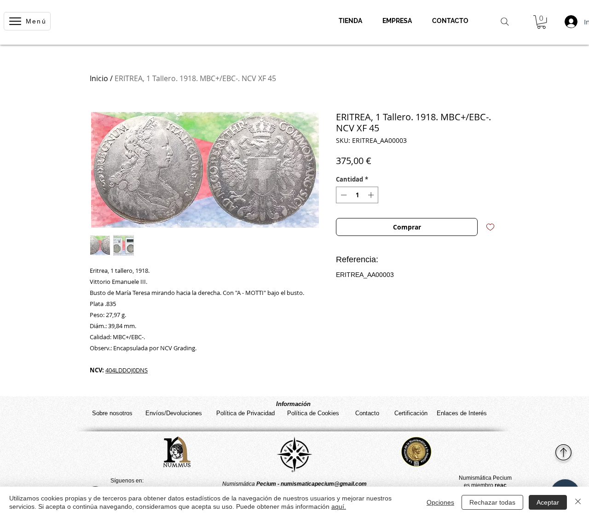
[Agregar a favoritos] (490, 227)
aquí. (338, 506)
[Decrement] (342, 195)
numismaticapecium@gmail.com (324, 484)
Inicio (99, 78)
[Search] (504, 21)
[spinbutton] (357, 195)
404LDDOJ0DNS (126, 370)
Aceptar (548, 502)
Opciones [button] (440, 502)
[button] (541, 22)
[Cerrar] (577, 502)
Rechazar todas (492, 502)
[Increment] (371, 195)
